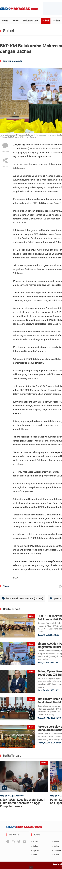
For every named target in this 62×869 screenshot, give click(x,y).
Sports (36, 850)
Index (56, 855)
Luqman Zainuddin (12, 61)
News (15, 20)
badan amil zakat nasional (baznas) (24, 598)
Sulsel (45, 20)
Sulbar (56, 20)
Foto (35, 855)
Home (5, 20)
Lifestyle (57, 850)
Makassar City (30, 20)
